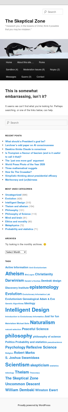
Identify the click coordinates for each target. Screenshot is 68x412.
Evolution (10, 198)
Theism (22, 372)
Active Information (16, 267)
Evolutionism (13, 299)
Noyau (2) (55, 69)
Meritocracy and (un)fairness (21, 179)
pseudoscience (55, 342)
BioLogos (29, 274)
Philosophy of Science (18, 213)
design (57, 280)
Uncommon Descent (22, 383)
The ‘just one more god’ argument (24, 160)
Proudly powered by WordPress (34, 405)
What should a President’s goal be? (25, 141)
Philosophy (11, 210)
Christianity (44, 274)
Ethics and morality (16, 221)
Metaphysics (12, 225)
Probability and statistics (19, 229)
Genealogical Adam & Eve (39, 299)
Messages (11, 76)
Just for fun (51, 316)
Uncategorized (13, 194)
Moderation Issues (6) (34, 69)
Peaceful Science (35, 328)
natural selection (13, 329)
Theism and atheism (16, 206)
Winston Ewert (46, 390)
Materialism (10, 323)
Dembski (46, 280)
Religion (9, 353)
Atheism (14, 273)
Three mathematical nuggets (21, 168)
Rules (42, 62)
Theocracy (35, 372)
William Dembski (19, 389)
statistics (54, 365)
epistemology (44, 287)
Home (9, 62)
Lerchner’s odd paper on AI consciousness (29, 145)
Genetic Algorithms (14, 303)
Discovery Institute (17, 287)
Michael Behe (23, 323)
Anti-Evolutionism (37, 267)
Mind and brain (13, 217)
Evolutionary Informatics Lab (36, 294)
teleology (9, 372)
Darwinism (14, 280)
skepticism (39, 365)
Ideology (29, 303)
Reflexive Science (41, 347)
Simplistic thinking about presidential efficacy (31, 175)
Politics (10, 342)
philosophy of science (47, 336)
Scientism (17, 364)
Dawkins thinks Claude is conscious (25, 149)
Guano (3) (26, 76)
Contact (40, 76)
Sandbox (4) (12, 69)
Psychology (15, 347)
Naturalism (42, 322)
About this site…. (25, 62)
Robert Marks (24, 352)
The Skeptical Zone (25, 21)
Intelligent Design (15, 202)
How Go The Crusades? (18, 172)
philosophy (18, 335)
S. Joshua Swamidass (22, 357)
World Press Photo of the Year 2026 (25, 164)
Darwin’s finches (32, 280)
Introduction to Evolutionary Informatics (24, 316)
